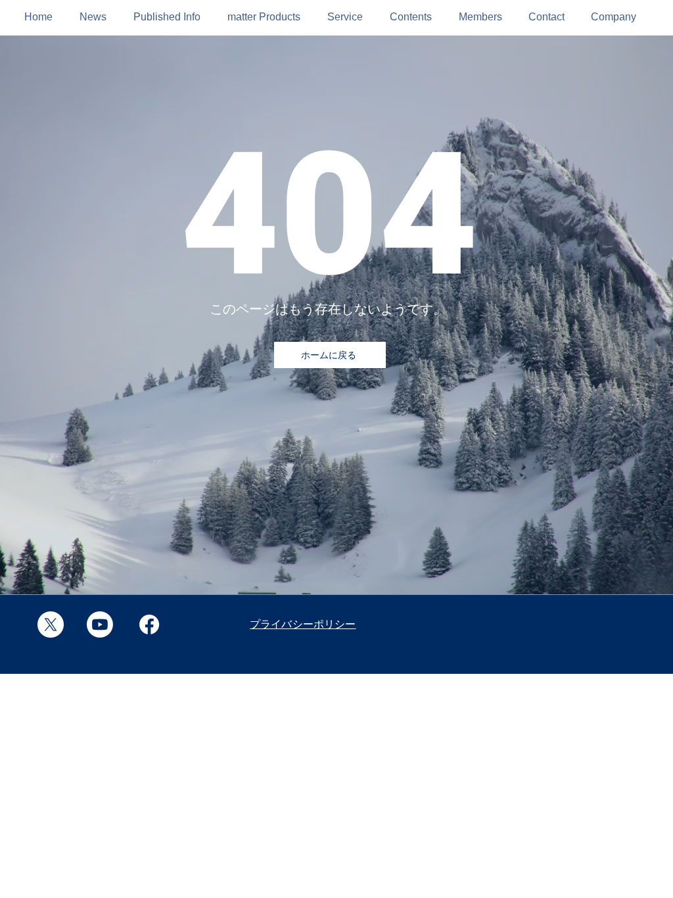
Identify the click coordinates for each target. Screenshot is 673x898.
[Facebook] (149, 624)
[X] (50, 624)
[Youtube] (100, 624)
